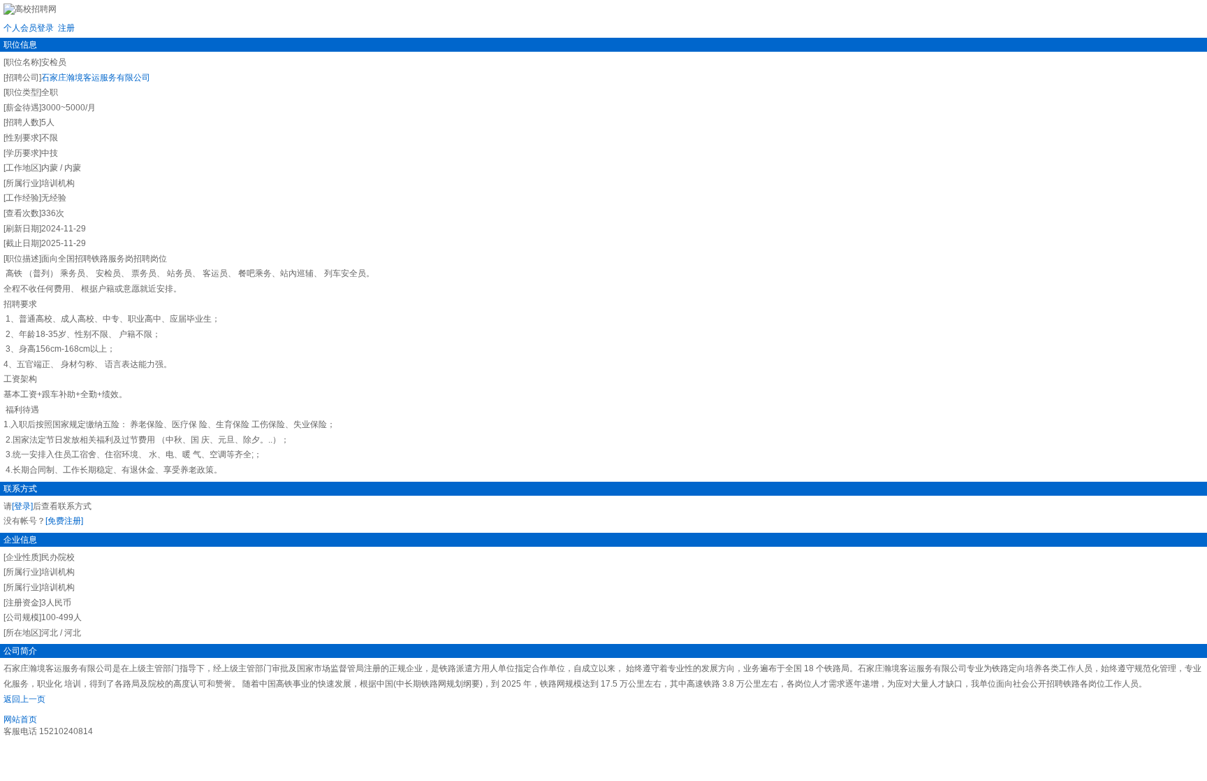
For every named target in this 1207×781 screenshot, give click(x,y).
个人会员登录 (28, 28)
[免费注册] (64, 521)
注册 (66, 28)
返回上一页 (24, 699)
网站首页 (20, 719)
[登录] (22, 506)
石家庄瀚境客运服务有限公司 (95, 78)
